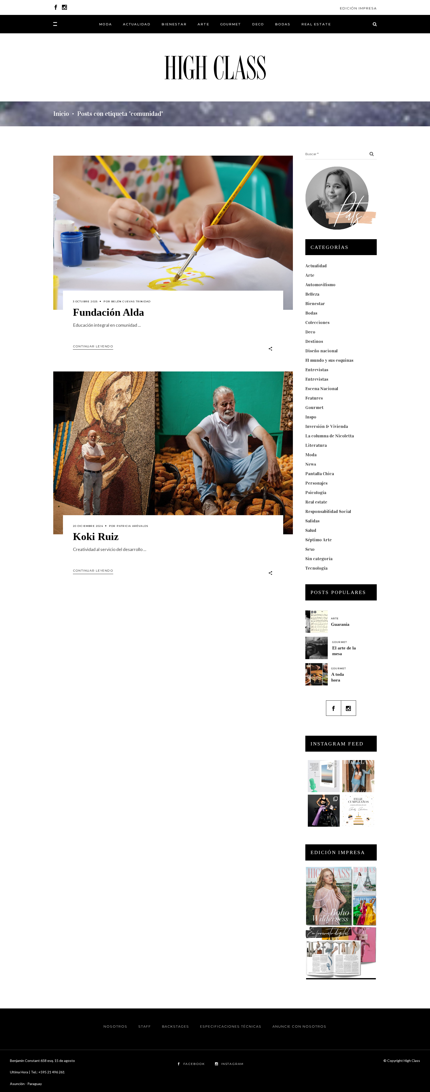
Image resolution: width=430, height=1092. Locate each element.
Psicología (315, 492)
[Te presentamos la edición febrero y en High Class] (358, 776)
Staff (144, 1026)
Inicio (61, 114)
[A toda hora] (316, 674)
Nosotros (115, 1026)
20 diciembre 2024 (88, 526)
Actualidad (316, 266)
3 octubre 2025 (85, 301)
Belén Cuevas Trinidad (131, 301)
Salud (310, 530)
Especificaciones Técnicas (231, 1026)
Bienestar (315, 303)
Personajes (316, 483)
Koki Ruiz (96, 536)
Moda (311, 454)
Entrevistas (316, 369)
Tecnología (316, 568)
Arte (309, 275)
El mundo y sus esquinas (329, 360)
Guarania (340, 624)
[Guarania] (316, 621)
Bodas (311, 313)
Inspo (310, 417)
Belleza (312, 294)
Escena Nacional (321, 388)
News (310, 464)
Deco (310, 332)
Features (314, 398)
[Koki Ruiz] (173, 452)
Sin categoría (318, 558)
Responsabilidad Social (328, 511)
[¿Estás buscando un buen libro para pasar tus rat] (324, 776)
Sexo (310, 549)
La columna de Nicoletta (329, 436)
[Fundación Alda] (173, 233)
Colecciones (317, 322)
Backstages (175, 1026)
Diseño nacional (321, 351)
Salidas (312, 521)
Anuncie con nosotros (299, 1026)
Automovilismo (320, 284)
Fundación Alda (108, 312)
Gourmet (314, 407)
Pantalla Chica (319, 473)
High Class (412, 1060)
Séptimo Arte (318, 540)
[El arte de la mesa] (316, 648)
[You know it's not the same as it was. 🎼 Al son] (324, 811)
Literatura (316, 445)
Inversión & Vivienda (326, 426)
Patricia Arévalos (132, 526)
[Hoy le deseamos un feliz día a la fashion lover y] (358, 811)
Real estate (316, 502)
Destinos (314, 341)
